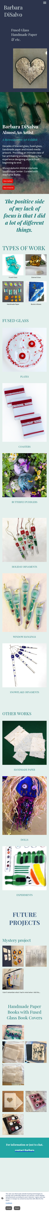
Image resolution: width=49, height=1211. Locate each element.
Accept (9, 1208)
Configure (9, 1203)
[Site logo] (13, 20)
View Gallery (7, 181)
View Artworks (8, 188)
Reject (17, 1208)
